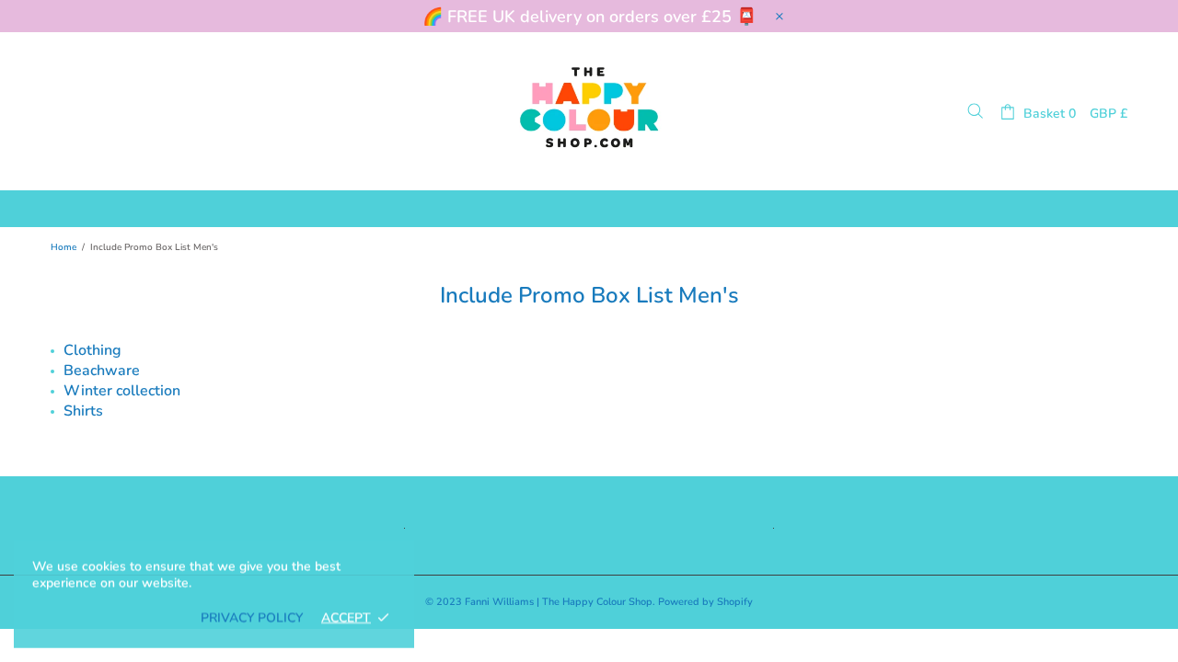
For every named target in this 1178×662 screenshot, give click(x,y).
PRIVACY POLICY (252, 618)
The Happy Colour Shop (589, 111)
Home (63, 247)
